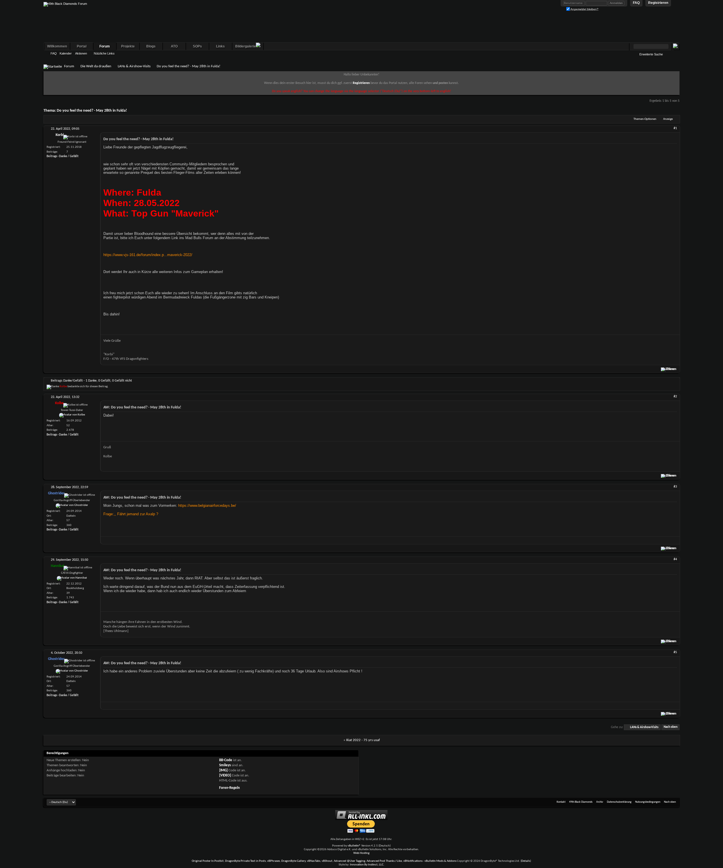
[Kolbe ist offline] (72, 415)
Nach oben (671, 727)
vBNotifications (413, 861)
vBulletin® (354, 845)
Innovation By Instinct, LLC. (367, 864)
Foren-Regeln (229, 788)
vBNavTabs (313, 861)
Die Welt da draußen (95, 66)
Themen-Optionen (644, 119)
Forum (104, 46)
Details (525, 861)
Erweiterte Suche (651, 54)
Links (220, 46)
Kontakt (561, 802)
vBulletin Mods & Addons (440, 861)
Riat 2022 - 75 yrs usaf (363, 740)
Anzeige (668, 119)
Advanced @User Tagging (349, 861)
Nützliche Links (104, 53)
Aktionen (81, 53)
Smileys (225, 765)
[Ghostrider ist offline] (72, 505)
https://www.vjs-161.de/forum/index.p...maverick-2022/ (147, 255)
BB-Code (225, 760)
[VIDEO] (225, 775)
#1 (675, 128)
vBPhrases (273, 861)
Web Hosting (361, 853)
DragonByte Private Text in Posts (245, 861)
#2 (675, 396)
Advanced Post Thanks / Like (384, 861)
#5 (675, 652)
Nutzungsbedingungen (647, 802)
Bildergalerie (245, 46)
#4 (675, 559)
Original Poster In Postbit (208, 861)
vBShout (327, 861)
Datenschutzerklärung (619, 802)
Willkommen (57, 46)
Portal (81, 46)
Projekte (128, 46)
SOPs (197, 46)
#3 (675, 486)
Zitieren (671, 369)
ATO (174, 46)
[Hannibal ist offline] (72, 578)
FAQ (54, 53)
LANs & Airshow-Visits (134, 66)
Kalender (66, 53)
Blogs (151, 46)
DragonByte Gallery (293, 861)
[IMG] (223, 770)
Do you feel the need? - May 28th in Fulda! (92, 111)
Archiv (599, 802)
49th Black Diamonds (581, 802)
